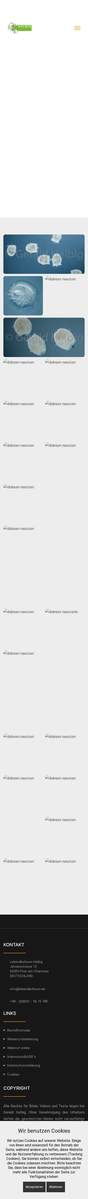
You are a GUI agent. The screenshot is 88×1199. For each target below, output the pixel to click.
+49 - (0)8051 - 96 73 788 (29, 1001)
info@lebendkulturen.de (27, 989)
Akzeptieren (34, 1187)
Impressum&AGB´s (21, 1057)
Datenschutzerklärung (57, 5)
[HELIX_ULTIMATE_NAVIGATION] (77, 28)
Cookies (13, 1074)
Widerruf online (17, 14)
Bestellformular (18, 1030)
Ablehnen (56, 1187)
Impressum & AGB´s (21, 5)
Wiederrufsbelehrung (22, 1039)
